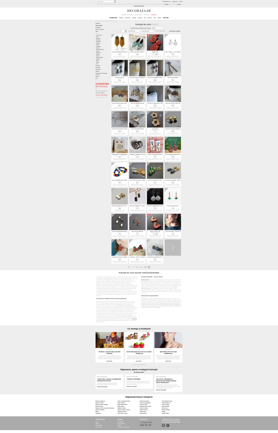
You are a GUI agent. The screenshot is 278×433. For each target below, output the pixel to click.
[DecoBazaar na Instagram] (163, 425)
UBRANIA (121, 17)
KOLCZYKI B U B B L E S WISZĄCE (120, 257)
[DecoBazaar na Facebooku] (167, 425)
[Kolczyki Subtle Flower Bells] (137, 68)
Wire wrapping (99, 57)
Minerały (98, 38)
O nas (97, 421)
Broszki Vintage (99, 406)
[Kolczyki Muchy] (119, 68)
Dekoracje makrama (100, 409)
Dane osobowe (99, 425)
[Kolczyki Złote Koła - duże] (119, 119)
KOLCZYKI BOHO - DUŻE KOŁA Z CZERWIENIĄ (176, 231)
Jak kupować (120, 421)
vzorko (172, 232)
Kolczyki (97, 33)
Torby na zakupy (165, 404)
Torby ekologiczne (166, 402)
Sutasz (97, 51)
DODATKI (140, 17)
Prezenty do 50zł (143, 404)
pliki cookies (177, 422)
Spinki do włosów (144, 408)
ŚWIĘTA (159, 17)
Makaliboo (172, 53)
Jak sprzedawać (121, 423)
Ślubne (97, 55)
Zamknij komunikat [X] (139, 6)
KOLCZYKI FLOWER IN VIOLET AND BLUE (158, 77)
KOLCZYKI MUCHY (119, 77)
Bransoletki (98, 27)
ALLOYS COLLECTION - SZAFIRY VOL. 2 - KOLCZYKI (178, 180)
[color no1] (155, 119)
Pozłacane (98, 46)
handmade (134, 318)
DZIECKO (149, 17)
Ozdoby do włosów (122, 411)
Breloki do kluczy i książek (102, 404)
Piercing (98, 43)
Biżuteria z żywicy (100, 402)
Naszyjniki (98, 67)
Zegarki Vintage (165, 413)
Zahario (173, 130)
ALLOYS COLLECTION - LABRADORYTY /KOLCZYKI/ (142, 180)
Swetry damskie (143, 413)
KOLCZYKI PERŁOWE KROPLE (119, 231)
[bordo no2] (155, 42)
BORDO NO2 (155, 52)
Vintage (163, 411)
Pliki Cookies (98, 427)
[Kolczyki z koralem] (137, 222)
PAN (145, 17)
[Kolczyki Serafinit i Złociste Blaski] (137, 196)
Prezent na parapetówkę (145, 402)
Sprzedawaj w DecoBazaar (123, 427)
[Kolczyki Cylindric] (173, 68)
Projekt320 (137, 155)
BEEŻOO (155, 155)
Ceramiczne (99, 35)
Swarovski (98, 52)
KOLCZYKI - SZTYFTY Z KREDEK (138, 257)
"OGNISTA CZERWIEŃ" (133, 379)
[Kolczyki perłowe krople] (119, 222)
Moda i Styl (109, 349)
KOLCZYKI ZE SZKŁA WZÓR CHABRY (156, 154)
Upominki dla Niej (166, 409)
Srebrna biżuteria (143, 409)
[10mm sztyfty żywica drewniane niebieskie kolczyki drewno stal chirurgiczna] (119, 145)
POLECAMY (146, 14)
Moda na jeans (121, 406)
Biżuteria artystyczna (100, 401)
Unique (137, 207)
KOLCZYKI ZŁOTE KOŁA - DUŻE (119, 128)
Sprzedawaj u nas (167, 1)
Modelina (98, 39)
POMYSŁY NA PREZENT (127, 14)
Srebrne (98, 47)
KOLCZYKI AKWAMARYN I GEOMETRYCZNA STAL (159, 205)
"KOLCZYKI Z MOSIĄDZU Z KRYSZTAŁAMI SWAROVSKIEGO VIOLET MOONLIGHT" (166, 380)
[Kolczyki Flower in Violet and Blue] (155, 68)
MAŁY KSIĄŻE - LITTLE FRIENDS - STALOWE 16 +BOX (178, 52)
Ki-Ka (137, 181)
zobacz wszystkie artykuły (139, 364)
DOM (155, 17)
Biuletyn (97, 423)
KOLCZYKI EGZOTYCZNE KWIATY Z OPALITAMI (176, 103)
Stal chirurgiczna (100, 49)
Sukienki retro (143, 411)
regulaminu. (177, 420)
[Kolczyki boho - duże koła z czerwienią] (173, 222)
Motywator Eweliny (155, 53)
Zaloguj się (174, 1)
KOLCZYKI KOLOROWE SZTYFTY (156, 257)
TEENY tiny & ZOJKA (120, 155)
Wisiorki (97, 71)
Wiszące (98, 59)
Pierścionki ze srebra (122, 413)
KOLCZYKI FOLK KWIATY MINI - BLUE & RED (123, 103)
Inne (97, 63)
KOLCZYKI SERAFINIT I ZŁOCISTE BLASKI (140, 205)
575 (146, 267)
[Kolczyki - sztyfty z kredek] (137, 247)
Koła (97, 36)
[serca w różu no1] (155, 222)
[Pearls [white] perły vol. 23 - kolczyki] (119, 196)
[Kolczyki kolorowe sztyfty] (155, 247)
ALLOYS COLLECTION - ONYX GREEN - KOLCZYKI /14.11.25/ (162, 180)
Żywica (97, 62)
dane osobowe (170, 422)
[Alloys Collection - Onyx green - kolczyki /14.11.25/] (155, 170)
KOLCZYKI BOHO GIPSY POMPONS (120, 180)
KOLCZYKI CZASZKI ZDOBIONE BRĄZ (174, 128)
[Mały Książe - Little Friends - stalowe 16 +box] (173, 42)
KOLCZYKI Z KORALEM (137, 231)
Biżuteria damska (145, 279)
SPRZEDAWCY (138, 14)
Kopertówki (98, 413)
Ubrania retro (165, 408)
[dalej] (173, 247)
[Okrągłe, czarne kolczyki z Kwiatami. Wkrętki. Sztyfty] (137, 145)
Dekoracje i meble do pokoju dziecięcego (105, 408)
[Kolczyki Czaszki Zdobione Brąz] (173, 119)
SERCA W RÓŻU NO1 (155, 231)
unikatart (120, 53)
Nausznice (98, 41)
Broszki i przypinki (100, 29)
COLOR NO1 (155, 128)
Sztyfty (97, 54)
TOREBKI (134, 17)
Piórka (97, 44)
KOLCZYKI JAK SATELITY (173, 205)
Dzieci (138, 349)
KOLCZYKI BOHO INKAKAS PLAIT (173, 154)
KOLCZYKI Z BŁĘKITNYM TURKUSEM (157, 103)
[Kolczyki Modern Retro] (137, 94)
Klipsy (97, 31)
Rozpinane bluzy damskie (145, 406)
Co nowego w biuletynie (139, 329)
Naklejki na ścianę (122, 408)
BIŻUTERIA (127, 17)
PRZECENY (154, 14)
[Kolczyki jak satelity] (173, 196)
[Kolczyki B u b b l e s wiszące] (119, 247)
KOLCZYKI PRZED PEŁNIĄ (137, 128)
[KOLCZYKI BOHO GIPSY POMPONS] (119, 170)
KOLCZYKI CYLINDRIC (173, 77)
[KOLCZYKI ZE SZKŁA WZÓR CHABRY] (155, 145)
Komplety (98, 65)
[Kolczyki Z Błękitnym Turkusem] (155, 94)
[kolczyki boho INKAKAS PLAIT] (173, 145)
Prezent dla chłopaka (144, 401)
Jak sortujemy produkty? (174, 31)
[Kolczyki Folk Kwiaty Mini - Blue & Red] (119, 94)
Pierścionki (98, 69)
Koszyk (180, 1)
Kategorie (98, 23)
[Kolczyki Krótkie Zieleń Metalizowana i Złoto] (119, 42)
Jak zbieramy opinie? (139, 372)
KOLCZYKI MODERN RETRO (137, 103)
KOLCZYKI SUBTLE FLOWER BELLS (138, 77)
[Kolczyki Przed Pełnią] (137, 119)
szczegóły (166, 4)
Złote (97, 60)
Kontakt (119, 425)
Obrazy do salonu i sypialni (124, 409)
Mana (173, 207)
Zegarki (97, 76)
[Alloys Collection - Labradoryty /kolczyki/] (137, 170)
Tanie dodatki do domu (167, 401)
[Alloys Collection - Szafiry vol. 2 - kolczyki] (173, 170)
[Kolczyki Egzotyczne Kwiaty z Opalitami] (173, 94)
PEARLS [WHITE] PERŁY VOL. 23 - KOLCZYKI (123, 205)
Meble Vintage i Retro (122, 404)
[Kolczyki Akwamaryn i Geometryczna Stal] (155, 196)
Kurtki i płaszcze (121, 402)
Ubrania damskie (165, 406)
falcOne (119, 78)
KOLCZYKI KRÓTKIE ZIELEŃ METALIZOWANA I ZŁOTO (125, 52)
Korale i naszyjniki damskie (124, 401)
